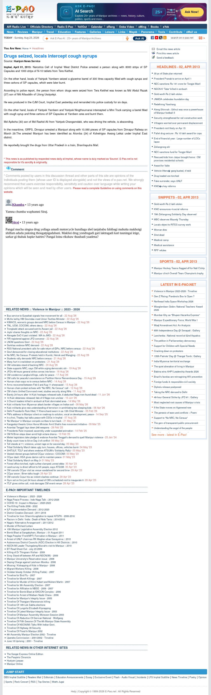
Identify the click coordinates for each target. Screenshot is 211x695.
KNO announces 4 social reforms (171, 209)
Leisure (109, 32)
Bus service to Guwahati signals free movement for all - (41, 315)
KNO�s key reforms (165, 186)
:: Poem (175, 412)
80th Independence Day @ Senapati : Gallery (177, 330)
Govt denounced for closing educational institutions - (40, 351)
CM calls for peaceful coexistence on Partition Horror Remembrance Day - (51, 378)
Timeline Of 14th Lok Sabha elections (26, 604)
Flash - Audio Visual (124, 677)
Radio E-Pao (65, 27)
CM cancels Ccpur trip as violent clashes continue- (39, 476)
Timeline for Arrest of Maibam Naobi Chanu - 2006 (33, 595)
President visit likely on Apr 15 (169, 128)
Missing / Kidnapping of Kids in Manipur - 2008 (31, 565)
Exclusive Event (103, 677)
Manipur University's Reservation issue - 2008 (30, 558)
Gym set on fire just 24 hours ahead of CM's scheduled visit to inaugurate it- (51, 480)
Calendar (96, 27)
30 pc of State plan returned (168, 73)
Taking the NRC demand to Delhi (170, 392)
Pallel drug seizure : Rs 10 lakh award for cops (178, 133)
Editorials (49, 677)
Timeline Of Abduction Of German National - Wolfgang (35, 618)
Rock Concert (21, 681)
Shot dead (159, 234)
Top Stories (44, 681)
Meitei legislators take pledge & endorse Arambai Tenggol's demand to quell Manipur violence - (62, 437)
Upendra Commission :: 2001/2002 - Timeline (30, 637)
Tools (161, 32)
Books (155, 27)
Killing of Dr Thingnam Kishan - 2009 (26, 552)
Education (64, 32)
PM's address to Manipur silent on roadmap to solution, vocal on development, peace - (57, 414)
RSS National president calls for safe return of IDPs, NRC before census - (51, 348)
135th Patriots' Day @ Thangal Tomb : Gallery (177, 356)
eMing (142, 27)
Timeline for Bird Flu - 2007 (21, 575)
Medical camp (161, 240)
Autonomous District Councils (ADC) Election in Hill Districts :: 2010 (42, 542)
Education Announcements (69, 677)
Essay (89, 677)
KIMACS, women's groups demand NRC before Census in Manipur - (48, 322)
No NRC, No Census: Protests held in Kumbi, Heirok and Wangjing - (48, 355)
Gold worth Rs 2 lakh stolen (168, 94)
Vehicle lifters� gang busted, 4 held (172, 170)
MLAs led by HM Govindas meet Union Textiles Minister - (43, 318)
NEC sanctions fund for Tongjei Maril (173, 152)
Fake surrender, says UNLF (168, 181)
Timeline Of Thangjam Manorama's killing (28, 601)
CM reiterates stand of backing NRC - (32, 365)
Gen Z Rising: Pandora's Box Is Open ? (174, 296)
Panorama (147, 32)
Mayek (133, 32)
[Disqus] (75, 249)
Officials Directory (41, 27)
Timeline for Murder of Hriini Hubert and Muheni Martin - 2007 (38, 581)
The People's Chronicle (19, 657)
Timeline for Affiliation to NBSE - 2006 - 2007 (30, 588)
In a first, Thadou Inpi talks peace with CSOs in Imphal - (41, 417)
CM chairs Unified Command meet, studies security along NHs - (46, 391)
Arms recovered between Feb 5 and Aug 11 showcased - (42, 384)
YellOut (82, 27)
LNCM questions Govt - (25, 341)
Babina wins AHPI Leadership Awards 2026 (176, 371)
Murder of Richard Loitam (20, 525)
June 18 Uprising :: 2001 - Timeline (25, 641)
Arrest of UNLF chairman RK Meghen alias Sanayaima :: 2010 (39, 539)
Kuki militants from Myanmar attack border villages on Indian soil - (47, 404)
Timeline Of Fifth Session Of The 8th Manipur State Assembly (39, 621)
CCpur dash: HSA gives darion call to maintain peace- (41, 457)
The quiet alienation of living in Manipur (174, 366)
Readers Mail (34, 677)
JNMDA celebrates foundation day (171, 99)
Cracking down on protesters (168, 351)
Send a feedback (165, 57)
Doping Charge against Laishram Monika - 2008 (31, 562)
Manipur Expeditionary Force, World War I (175, 320)
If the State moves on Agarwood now (172, 407)
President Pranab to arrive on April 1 (172, 78)
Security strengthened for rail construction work (178, 117)
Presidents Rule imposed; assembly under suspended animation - (47, 430)
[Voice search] (127, 38)
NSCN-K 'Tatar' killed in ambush (170, 88)
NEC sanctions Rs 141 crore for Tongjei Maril (177, 83)
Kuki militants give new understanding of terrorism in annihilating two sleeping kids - (56, 407)
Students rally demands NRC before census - (36, 358)
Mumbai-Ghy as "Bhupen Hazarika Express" (177, 315)
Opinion (202, 677)
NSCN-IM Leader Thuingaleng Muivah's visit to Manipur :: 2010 (39, 545)
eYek (166, 27)
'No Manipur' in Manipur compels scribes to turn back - (41, 420)
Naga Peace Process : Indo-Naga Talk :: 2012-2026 (33, 499)
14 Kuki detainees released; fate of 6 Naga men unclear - (42, 397)
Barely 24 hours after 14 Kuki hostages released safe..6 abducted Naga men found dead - (58, 394)
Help (73, 691)
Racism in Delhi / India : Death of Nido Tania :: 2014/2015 (36, 519)
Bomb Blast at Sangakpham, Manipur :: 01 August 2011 (35, 532)
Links (121, 32)
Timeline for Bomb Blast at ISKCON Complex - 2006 (34, 591)
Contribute (175, 32)
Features (80, 32)
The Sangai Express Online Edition (25, 654)
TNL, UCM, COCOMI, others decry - (32, 325)
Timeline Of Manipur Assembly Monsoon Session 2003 (35, 614)
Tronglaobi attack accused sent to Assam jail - (37, 328)
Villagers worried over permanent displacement (178, 123)
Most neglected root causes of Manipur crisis (177, 402)
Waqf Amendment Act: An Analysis (172, 325)
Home (25, 48)
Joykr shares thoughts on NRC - (29, 332)
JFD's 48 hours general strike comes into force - (38, 371)
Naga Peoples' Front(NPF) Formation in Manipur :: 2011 (35, 535)
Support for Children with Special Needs (174, 345)
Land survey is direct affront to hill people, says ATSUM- (42, 466)
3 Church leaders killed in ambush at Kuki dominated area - (43, 401)
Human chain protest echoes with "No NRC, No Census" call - (44, 388)
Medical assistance (164, 245)
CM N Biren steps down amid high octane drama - (38, 434)
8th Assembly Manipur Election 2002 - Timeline (31, 634)
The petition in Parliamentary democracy (175, 340)
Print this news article (168, 53)
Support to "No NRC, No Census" (171, 417)
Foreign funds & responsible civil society (175, 381)
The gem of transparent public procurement (176, 422)
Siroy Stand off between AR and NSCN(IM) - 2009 (32, 555)
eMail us (191, 32)
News (10, 32)
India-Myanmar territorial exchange (172, 361)
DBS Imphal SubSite (14, 677)
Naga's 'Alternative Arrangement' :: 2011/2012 (30, 522)
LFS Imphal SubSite (159, 677)
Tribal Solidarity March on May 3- (30, 460)
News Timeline (179, 677)
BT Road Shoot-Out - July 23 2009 (24, 548)
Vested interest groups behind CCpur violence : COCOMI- (43, 453)
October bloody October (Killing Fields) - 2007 (30, 572)
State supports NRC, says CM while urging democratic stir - (44, 368)
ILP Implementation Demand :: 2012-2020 (28, 509)
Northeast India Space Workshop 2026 (173, 301)
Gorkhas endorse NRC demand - (30, 345)
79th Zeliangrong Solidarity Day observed (175, 214)
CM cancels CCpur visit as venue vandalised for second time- (44, 470)
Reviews (23, 32)
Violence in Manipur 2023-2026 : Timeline (175, 291)
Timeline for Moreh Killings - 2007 (24, 578)
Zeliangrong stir (162, 146)
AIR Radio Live (16, 27)
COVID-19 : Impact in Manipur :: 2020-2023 (29, 502)
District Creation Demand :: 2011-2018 (26, 512)
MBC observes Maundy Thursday (171, 219)
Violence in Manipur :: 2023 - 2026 (24, 496)
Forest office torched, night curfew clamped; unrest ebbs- (42, 463)
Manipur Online (15, 663)
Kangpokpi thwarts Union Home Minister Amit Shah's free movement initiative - (54, 424)
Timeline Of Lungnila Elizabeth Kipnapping (29, 608)
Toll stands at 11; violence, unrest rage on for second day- (43, 443)
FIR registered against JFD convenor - (33, 338)
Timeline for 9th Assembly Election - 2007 (28, 585)
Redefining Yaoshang (165, 104)
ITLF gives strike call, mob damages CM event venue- (40, 483)
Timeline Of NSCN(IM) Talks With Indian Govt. (31, 624)
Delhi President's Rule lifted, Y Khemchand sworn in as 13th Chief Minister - (52, 411)
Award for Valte (162, 165)
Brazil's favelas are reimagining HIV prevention (178, 376)
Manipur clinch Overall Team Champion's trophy (179, 273)
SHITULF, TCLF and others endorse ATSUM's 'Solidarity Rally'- (46, 450)
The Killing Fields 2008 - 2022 (22, 506)
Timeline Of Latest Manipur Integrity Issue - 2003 (32, 611)
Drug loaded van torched (166, 175)
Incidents (141, 677)
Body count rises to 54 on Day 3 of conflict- (35, 440)
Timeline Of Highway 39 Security (24, 627)
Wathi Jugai (58, 681)
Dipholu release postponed (167, 387)
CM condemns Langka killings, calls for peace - (37, 374)
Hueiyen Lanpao (15, 660)
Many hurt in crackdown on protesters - (33, 361)
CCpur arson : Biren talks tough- (29, 473)
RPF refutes (160, 250)
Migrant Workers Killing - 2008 (22, 568)
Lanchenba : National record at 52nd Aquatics (177, 335)
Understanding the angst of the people (173, 428)
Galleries (95, 32)
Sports (8, 681)
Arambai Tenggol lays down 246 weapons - (35, 427)
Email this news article (168, 49)
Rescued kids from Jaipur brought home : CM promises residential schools (177, 158)
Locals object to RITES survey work (172, 224)
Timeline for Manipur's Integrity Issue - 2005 (29, 598)
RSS (33, 681)
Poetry (192, 677)
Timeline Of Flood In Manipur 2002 (24, 631)
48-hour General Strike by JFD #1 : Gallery (176, 397)
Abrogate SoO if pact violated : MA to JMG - (36, 335)
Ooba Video (126, 27)
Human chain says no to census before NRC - (36, 381)
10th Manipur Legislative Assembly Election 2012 (32, 529)
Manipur (37, 32)
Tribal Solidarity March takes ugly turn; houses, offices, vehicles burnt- (49, 447)
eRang (111, 27)
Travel (50, 32)
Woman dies (160, 229)
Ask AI (139, 38)
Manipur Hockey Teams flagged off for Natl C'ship (179, 268)
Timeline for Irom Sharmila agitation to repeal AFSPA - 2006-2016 (41, 516)
